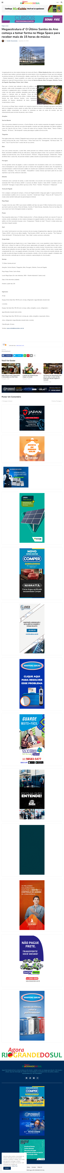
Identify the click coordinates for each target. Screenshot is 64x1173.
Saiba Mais (15, 1166)
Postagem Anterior (7, 401)
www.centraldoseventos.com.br (15, 328)
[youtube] (33, 1078)
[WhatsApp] (24, 355)
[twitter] (30, 1078)
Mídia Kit (40, 1167)
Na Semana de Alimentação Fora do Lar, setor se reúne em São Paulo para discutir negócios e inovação (52, 378)
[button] (2, 2)
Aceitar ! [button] (7, 1168)
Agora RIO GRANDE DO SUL (36, 1170)
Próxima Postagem (56, 401)
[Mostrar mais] (34, 355)
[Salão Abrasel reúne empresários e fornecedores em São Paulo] (11, 368)
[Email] (31, 355)
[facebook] (26, 1078)
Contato (34, 1167)
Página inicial (5, 26)
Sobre (28, 1167)
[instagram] (37, 1078)
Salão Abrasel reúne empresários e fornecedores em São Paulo (11, 376)
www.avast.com (20, 345)
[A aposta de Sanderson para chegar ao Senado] (32, 368)
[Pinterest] (28, 355)
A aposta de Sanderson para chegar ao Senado (30, 376)
